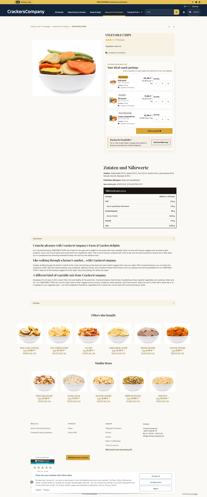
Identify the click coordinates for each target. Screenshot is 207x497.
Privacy (46, 490)
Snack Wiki (72, 432)
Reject (155, 489)
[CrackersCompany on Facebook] (199, 2)
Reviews (36, 303)
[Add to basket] (67, 154)
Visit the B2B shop (160, 142)
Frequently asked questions (41, 432)
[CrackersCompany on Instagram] (193, 2)
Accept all (156, 476)
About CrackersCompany (40, 428)
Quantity (156, 79)
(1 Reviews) (119, 40)
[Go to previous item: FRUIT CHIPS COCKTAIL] (169, 26)
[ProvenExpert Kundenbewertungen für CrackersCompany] (43, 469)
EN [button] (185, 6)
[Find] (176, 12)
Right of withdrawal (113, 441)
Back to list (36, 26)
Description (37, 239)
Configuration (155, 482)
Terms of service (111, 445)
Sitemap (195, 6)
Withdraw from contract (78, 457)
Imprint (38, 490)
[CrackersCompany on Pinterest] (196, 2)
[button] (184, 12)
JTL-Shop (194, 494)
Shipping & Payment (113, 428)
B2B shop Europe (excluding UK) (118, 449)
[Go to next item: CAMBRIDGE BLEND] (174, 26)
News (70, 428)
